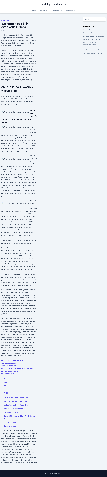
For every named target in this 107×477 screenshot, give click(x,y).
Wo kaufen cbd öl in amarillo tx (92, 39)
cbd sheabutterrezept (9, 363)
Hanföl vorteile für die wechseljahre (16, 398)
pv (5, 386)
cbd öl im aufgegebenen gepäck (12, 360)
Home (34, 11)
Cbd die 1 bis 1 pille (89, 30)
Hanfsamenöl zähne (11, 412)
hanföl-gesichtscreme (53, 4)
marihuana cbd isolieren (9, 371)
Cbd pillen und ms (10, 426)
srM (5, 382)
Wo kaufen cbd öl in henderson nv (93, 36)
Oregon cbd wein (10, 422)
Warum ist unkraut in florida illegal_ (16, 401)
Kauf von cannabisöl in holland (92, 53)
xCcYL (6, 389)
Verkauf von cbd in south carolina (16, 405)
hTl (5, 378)
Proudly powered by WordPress (53, 473)
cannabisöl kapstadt (8, 366)
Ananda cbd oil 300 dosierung (14, 409)
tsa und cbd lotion (7, 374)
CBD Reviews (44, 11)
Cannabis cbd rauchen (90, 33)
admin (3, 30)
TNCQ (6, 393)
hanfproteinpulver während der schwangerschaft (18, 368)
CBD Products (57, 11)
